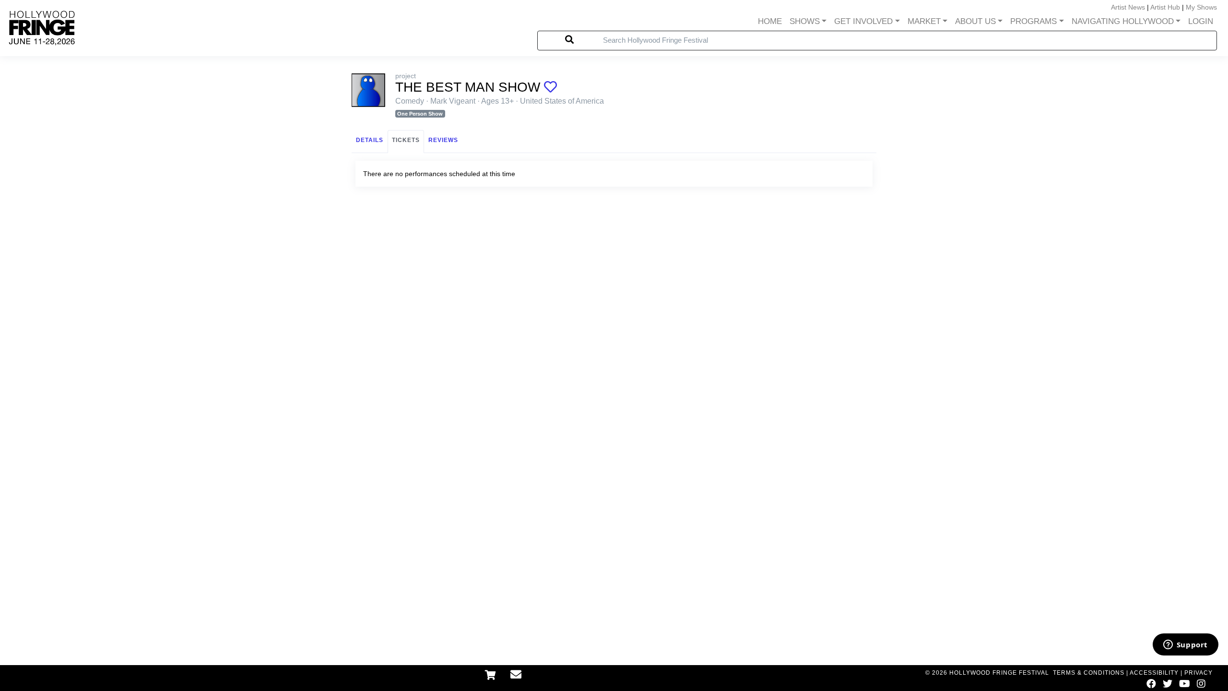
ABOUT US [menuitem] (975, 21)
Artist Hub (1165, 7)
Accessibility (1154, 672)
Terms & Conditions (1088, 672)
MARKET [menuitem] (924, 21)
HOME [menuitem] (770, 21)
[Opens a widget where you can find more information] (1185, 645)
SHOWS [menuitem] (805, 21)
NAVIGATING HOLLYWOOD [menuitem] (1123, 21)
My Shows (1201, 7)
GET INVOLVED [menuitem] (863, 21)
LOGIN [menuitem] (1200, 21)
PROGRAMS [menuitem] (1033, 21)
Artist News (1128, 7)
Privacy (1198, 672)
